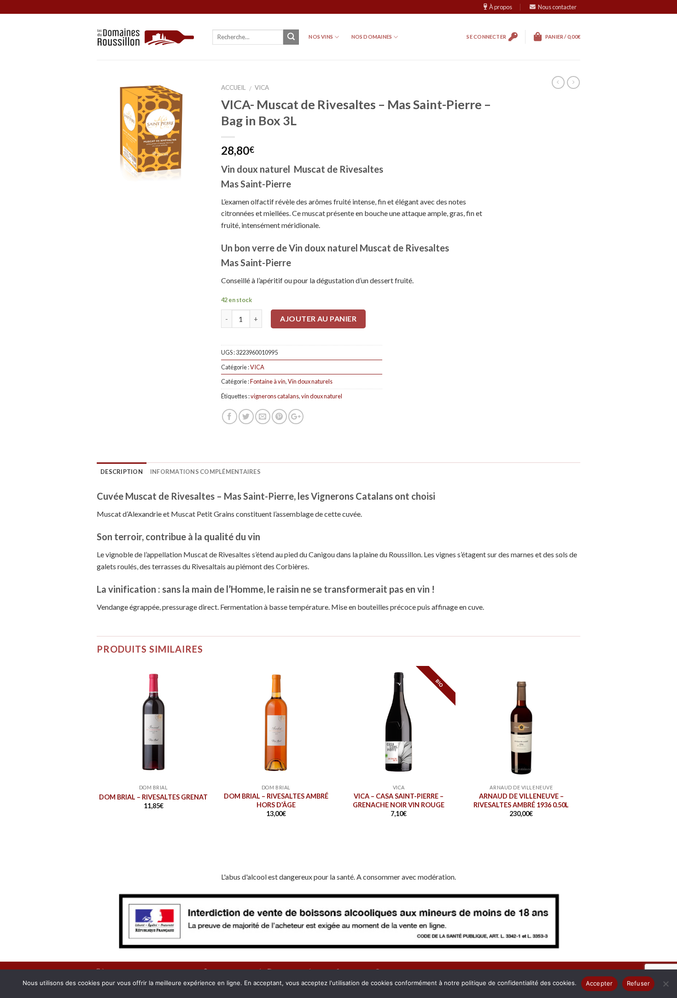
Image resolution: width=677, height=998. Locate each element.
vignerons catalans (275, 396)
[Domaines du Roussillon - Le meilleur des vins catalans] (146, 37)
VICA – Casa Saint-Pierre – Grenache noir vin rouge (398, 800)
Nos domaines (371, 37)
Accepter (599, 983)
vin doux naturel (321, 396)
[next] (579, 760)
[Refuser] (665, 986)
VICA (262, 87)
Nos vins (321, 37)
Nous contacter (557, 7)
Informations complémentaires (205, 471)
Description (121, 471)
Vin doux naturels (310, 381)
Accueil (233, 87)
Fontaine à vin (268, 381)
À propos (500, 7)
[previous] (95, 760)
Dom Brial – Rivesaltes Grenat (153, 797)
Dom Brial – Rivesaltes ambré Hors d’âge (276, 800)
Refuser (638, 983)
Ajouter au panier (318, 318)
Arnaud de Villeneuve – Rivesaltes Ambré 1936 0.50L (521, 800)
